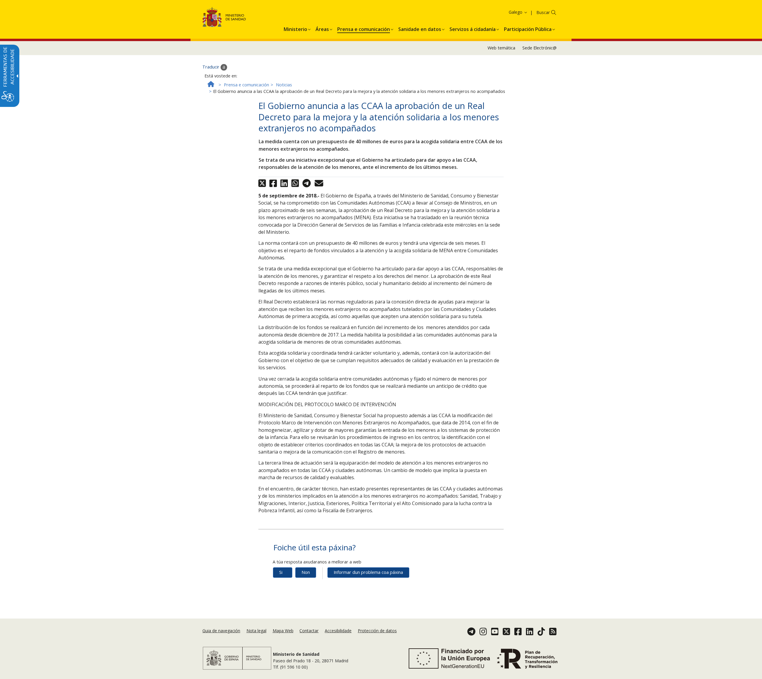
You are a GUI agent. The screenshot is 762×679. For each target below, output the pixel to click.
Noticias (284, 85)
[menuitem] (295, 28)
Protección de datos (377, 630)
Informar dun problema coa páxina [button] (368, 572)
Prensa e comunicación (246, 85)
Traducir (211, 67)
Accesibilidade (338, 630)
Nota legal (256, 630)
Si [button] (280, 572)
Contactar (308, 630)
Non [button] (306, 572)
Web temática (501, 48)
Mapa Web (283, 630)
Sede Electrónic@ (539, 48)
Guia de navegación (221, 630)
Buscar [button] (543, 12)
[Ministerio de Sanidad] (224, 18)
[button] (507, 12)
